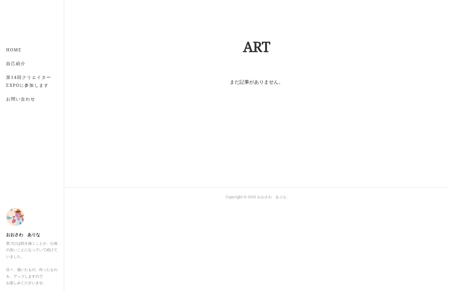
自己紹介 (16, 63)
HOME (14, 50)
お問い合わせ (20, 99)
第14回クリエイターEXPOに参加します (28, 81)
